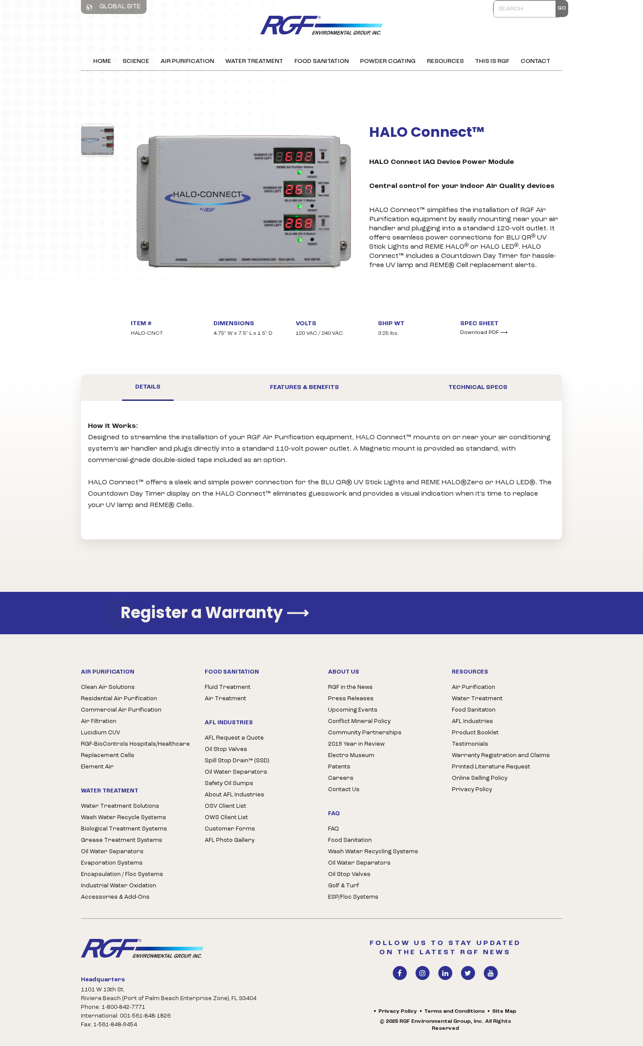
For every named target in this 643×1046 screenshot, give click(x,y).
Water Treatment (254, 61)
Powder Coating (388, 61)
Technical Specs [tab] (477, 387)
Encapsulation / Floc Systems (122, 874)
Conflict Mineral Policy (359, 721)
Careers (340, 778)
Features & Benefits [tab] (304, 387)
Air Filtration (98, 721)
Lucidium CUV (100, 733)
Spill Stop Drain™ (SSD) (237, 761)
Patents (339, 767)
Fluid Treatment (228, 687)
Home (102, 61)
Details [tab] (148, 387)
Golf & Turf (343, 886)
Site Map (504, 1011)
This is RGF (492, 61)
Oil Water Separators (112, 852)
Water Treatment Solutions (120, 806)
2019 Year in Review (356, 744)
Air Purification (187, 61)
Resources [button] (445, 61)
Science (135, 61)
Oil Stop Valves (226, 749)
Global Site (119, 6)
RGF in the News (350, 687)
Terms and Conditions (454, 1011)
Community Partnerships (365, 733)
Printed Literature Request (491, 767)
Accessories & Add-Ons (115, 897)
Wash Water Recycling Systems (373, 852)
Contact (535, 61)
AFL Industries (472, 721)
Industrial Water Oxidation (118, 886)
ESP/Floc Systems (353, 897)
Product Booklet (475, 733)
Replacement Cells (107, 755)
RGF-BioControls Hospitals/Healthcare (135, 744)
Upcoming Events (352, 710)
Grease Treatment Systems (121, 840)
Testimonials (470, 744)
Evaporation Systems (112, 863)
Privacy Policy (472, 789)
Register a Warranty (215, 613)
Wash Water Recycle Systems (123, 817)
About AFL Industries (234, 795)
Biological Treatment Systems (124, 829)
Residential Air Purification (119, 699)
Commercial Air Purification (121, 710)
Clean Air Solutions (108, 687)
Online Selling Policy (479, 778)
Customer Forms (230, 829)
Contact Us (344, 789)
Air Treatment (225, 699)
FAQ (333, 829)
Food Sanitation (321, 61)
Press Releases (351, 699)
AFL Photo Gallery (230, 840)
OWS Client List (226, 817)
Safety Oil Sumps (229, 783)
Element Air (97, 767)
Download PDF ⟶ (483, 332)
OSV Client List (225, 806)
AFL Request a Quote (234, 738)
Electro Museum (351, 755)
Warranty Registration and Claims (501, 755)
